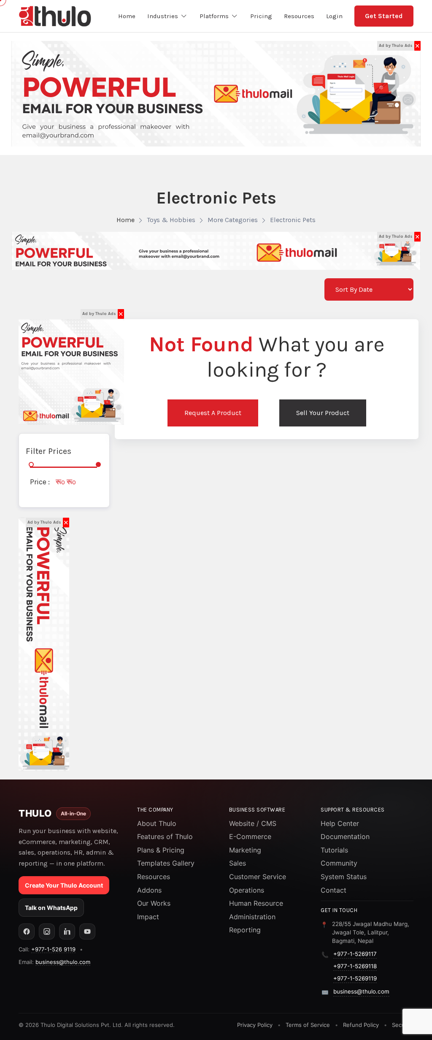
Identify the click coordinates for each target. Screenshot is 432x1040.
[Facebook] (27, 931)
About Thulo (156, 823)
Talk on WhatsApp (51, 907)
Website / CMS (252, 823)
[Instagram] (47, 931)
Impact (148, 916)
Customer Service (257, 876)
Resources (153, 876)
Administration (252, 916)
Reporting (245, 930)
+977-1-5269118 (355, 966)
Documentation (345, 836)
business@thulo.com (62, 962)
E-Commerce (250, 836)
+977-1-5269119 (355, 978)
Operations (246, 890)
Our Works (153, 903)
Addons (149, 890)
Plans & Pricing (160, 850)
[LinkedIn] (67, 931)
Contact (333, 890)
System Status (344, 876)
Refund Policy (361, 1024)
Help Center (340, 823)
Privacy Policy (255, 1024)
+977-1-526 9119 (53, 949)
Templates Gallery (165, 863)
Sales (237, 863)
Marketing (245, 850)
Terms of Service (308, 1024)
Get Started (384, 16)
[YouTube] (87, 931)
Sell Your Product (322, 413)
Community (339, 863)
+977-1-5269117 (355, 953)
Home (125, 220)
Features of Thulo (165, 836)
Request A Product (212, 413)
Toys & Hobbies (171, 220)
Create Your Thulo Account (64, 885)
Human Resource (256, 903)
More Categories (233, 220)
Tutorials (334, 850)
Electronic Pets (293, 220)
